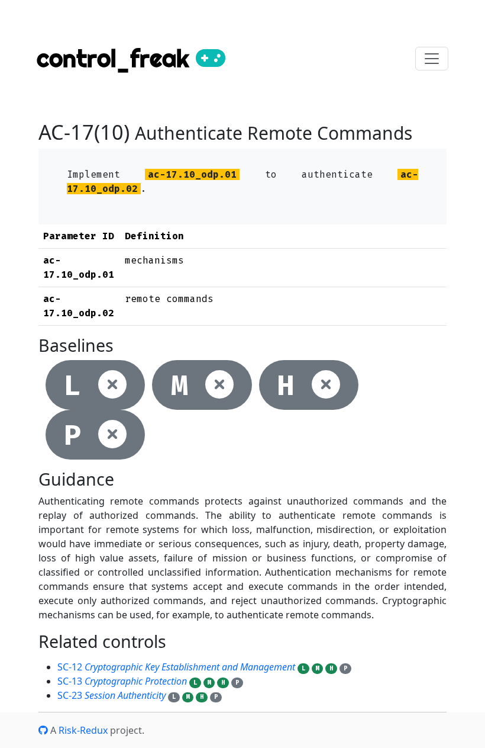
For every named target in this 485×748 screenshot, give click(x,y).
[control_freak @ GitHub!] (43, 730)
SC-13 (122, 681)
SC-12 (176, 666)
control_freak (116, 58)
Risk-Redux (83, 730)
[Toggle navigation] (431, 58)
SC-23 (111, 695)
